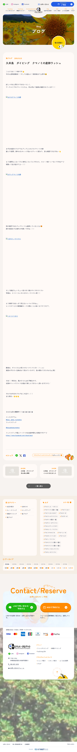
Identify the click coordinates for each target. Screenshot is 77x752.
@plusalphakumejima (13, 427)
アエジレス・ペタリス (51, 507)
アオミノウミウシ (50, 539)
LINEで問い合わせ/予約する (21, 607)
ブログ (39, 664)
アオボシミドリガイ (50, 536)
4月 (23, 568)
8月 (46, 568)
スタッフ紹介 (52, 661)
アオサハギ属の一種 (50, 520)
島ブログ (25, 514)
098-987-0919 (14, 664)
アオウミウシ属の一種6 (51, 510)
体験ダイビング (12, 514)
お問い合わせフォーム (17, 668)
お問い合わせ (44, 4)
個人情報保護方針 (17, 744)
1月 (6, 568)
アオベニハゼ (62, 533)
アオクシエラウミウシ (51, 516)
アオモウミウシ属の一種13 (52, 546)
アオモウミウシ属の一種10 (52, 542)
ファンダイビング (42, 648)
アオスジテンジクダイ (51, 526)
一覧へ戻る (39, 486)
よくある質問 (64, 661)
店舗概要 (27, 744)
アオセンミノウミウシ (51, 529)
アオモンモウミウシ (50, 552)
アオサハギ (64, 516)
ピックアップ (26, 510)
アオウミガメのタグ (50, 513)
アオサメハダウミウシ (51, 523)
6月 (35, 568)
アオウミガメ (65, 510)
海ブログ (9, 58)
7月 (41, 568)
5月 (29, 568)
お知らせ (25, 507)
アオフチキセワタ (50, 533)
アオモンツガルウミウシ (52, 549)
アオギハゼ (63, 513)
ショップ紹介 (41, 661)
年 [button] (7, 564)
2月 (11, 568)
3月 (17, 568)
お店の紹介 (10, 507)
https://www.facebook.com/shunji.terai (19, 435)
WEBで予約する (53, 607)
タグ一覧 (66, 502)
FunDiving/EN (41, 651)
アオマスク (63, 536)
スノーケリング (12, 510)
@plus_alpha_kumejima (14, 419)
